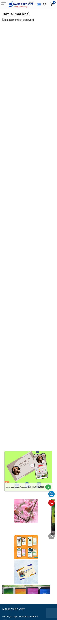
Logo (15, 616)
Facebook (33, 616)
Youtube (23, 616)
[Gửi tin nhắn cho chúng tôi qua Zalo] (51, 492)
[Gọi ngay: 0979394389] (51, 503)
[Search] (45, 4)
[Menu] (4, 4)
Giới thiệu (6, 616)
